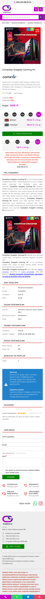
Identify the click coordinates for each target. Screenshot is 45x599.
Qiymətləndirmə (8, 453)
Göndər (11, 477)
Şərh (4, 456)
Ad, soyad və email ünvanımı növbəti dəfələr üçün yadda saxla (22, 471)
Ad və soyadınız (8, 437)
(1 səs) (9, 93)
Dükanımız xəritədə (12, 533)
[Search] (41, 17)
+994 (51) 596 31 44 (23, 2)
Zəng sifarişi (14, 546)
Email (4, 445)
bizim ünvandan (28, 272)
